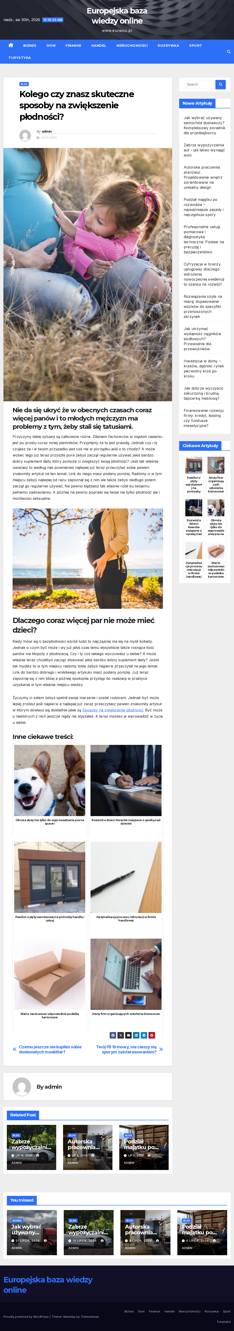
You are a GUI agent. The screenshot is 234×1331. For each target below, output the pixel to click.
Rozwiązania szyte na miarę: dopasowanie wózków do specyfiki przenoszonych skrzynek (203, 306)
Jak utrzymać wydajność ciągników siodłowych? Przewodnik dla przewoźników (202, 338)
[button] (229, 51)
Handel (98, 46)
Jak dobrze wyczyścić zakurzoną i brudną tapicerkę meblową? (203, 393)
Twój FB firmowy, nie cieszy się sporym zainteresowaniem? (126, 1049)
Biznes (30, 46)
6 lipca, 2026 (198, 1240)
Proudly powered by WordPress (26, 1316)
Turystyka (19, 58)
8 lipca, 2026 (141, 1240)
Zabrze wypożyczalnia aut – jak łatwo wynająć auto (204, 150)
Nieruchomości (132, 46)
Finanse (73, 46)
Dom (51, 46)
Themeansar (90, 1316)
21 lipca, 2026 (28, 1240)
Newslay (69, 1316)
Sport (195, 46)
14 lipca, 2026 (85, 1240)
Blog (24, 84)
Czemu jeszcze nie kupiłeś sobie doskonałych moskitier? (50, 1049)
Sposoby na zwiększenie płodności (112, 710)
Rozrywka (168, 46)
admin (47, 131)
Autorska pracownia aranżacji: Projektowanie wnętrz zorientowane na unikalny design (203, 177)
